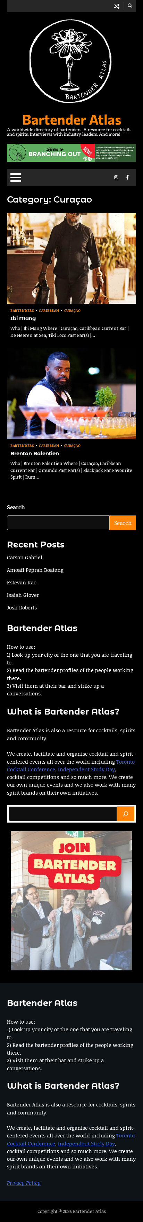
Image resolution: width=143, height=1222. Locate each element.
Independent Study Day (86, 769)
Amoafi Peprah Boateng (35, 570)
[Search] (125, 813)
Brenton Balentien (34, 453)
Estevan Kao (21, 582)
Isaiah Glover (23, 595)
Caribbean (49, 311)
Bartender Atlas (71, 119)
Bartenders (22, 311)
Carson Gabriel (24, 557)
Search (16, 507)
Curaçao (72, 311)
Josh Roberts (22, 607)
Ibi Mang (23, 318)
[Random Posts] (116, 6)
